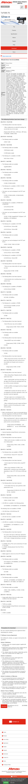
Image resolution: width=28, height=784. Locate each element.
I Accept (6, 782)
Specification (14, 34)
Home (5, 732)
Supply (14, 41)
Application (6, 743)
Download (14, 48)
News (14, 52)
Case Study (6, 739)
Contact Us (6, 757)
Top (14, 26)
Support (5, 750)
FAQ (14, 44)
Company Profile (7, 764)
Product (5, 735)
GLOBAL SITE (5, 6)
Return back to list (6, 56)
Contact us (14, 776)
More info (12, 782)
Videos (14, 37)
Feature (14, 30)
